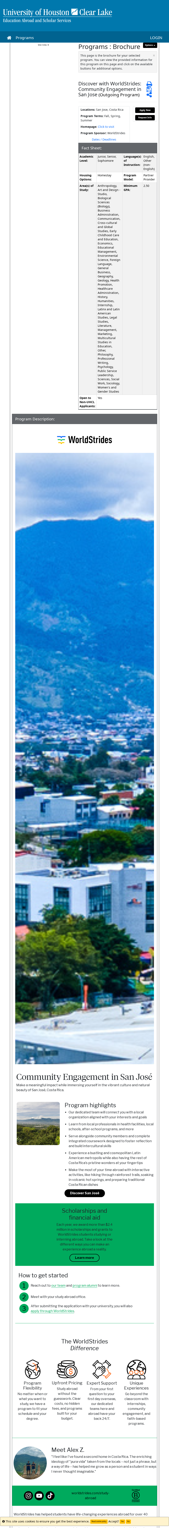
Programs (25, 37)
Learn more (84, 1258)
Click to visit (106, 127)
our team (58, 1285)
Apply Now (145, 110)
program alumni (85, 1285)
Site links (42, 44)
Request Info (145, 117)
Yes (122, 1521)
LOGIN (156, 37)
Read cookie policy (99, 1521)
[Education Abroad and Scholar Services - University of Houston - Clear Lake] (84, 15)
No (128, 1521)
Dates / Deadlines (104, 139)
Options (149, 45)
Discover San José (84, 1193)
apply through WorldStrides (52, 1311)
